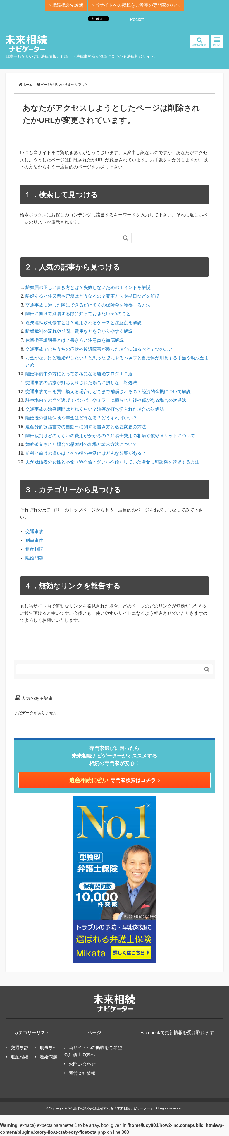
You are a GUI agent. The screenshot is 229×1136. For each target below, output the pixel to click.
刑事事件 (34, 540)
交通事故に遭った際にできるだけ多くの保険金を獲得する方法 (88, 305)
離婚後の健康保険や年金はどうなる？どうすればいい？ (81, 417)
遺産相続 (34, 549)
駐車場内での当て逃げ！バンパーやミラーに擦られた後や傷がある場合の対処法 (105, 400)
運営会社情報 (82, 1073)
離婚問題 (34, 558)
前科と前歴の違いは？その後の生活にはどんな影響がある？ (85, 453)
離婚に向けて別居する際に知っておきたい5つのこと (78, 313)
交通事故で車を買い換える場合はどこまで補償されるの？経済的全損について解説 (108, 391)
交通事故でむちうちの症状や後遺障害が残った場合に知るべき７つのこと (99, 349)
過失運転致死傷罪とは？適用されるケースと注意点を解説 (83, 322)
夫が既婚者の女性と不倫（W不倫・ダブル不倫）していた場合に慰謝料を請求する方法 (112, 462)
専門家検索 (199, 44)
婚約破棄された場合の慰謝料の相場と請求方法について (81, 444)
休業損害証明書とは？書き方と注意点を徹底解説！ (76, 340)
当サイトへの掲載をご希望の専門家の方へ (137, 5)
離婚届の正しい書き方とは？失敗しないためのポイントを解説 (88, 287)
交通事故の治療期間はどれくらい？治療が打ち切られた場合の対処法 (94, 409)
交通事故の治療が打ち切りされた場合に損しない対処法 (81, 382)
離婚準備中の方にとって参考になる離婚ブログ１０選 (79, 373)
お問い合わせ (82, 1064)
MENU (217, 44)
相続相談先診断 (67, 5)
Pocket (137, 19)
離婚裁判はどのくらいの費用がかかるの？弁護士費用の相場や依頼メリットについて (110, 435)
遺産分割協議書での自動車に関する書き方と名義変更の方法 (85, 426)
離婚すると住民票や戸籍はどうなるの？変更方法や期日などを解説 (92, 296)
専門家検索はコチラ (112, 780)
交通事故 (34, 531)
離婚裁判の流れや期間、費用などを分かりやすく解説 (79, 331)
